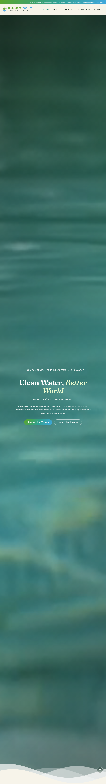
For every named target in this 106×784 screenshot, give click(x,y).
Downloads (84, 9)
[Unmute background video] (100, 770)
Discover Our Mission (38, 422)
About (56, 9)
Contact (99, 9)
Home (46, 9)
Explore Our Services (67, 422)
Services (68, 9)
